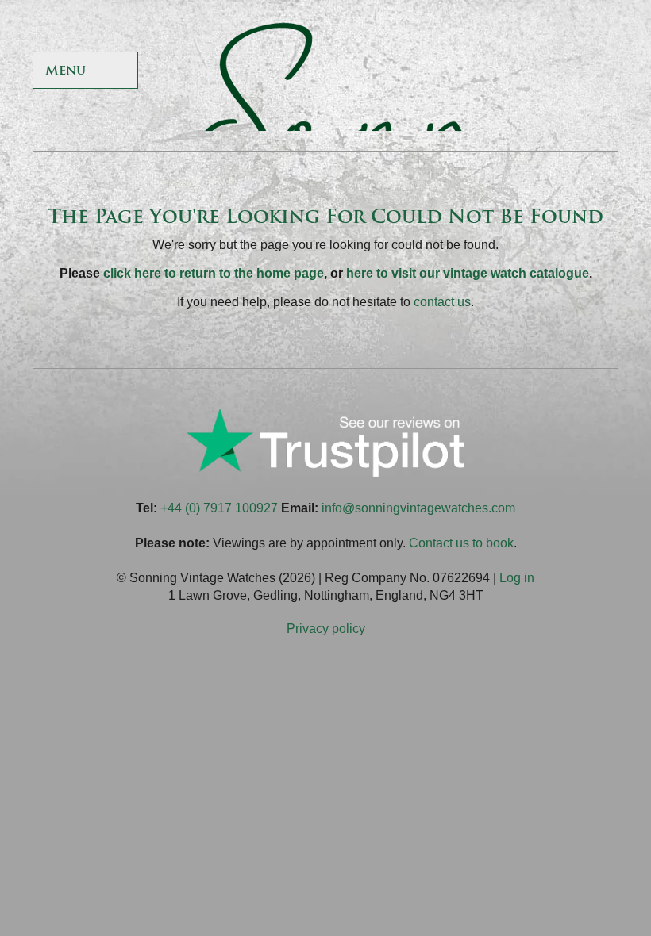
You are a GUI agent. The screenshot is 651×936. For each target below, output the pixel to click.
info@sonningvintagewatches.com (418, 508)
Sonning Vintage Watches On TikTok (526, 72)
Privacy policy (326, 628)
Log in (516, 578)
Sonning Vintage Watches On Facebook (449, 72)
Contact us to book (461, 543)
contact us (442, 302)
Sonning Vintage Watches (325, 71)
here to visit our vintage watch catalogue (467, 273)
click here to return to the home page (213, 273)
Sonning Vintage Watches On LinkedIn (602, 72)
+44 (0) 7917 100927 (219, 508)
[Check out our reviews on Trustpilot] (325, 472)
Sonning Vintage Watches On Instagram (564, 72)
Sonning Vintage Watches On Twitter (488, 72)
